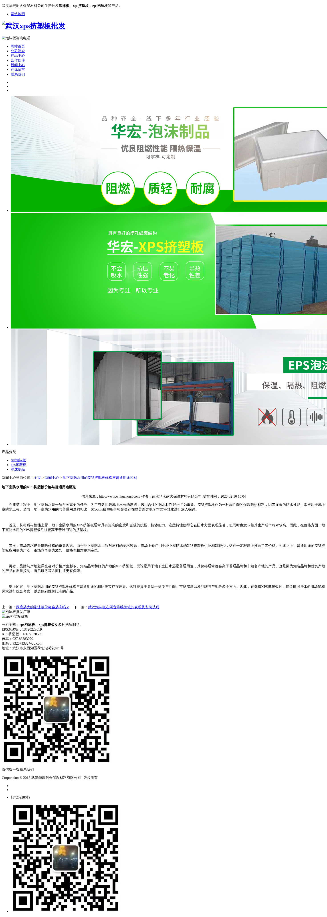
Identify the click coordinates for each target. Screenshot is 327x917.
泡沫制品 (18, 469)
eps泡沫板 (18, 460)
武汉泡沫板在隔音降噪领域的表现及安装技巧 (123, 607)
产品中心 (18, 55)
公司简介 (18, 51)
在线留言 (18, 69)
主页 (37, 478)
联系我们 (18, 74)
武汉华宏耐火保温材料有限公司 (177, 496)
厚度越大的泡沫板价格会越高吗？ (42, 607)
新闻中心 (18, 65)
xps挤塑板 (18, 465)
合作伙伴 (18, 60)
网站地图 (18, 14)
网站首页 (18, 46)
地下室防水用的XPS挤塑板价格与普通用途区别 (100, 478)
